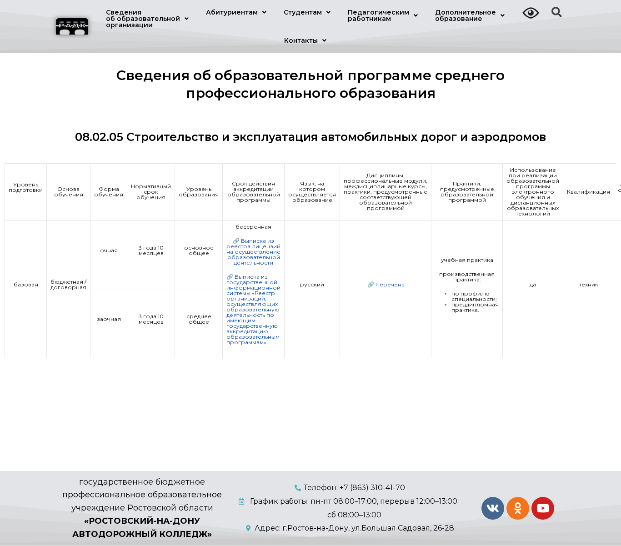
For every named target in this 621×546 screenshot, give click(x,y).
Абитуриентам (232, 12)
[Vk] (492, 508)
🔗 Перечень (385, 284)
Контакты (301, 40)
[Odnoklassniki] (517, 508)
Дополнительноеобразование (465, 15)
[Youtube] (542, 508)
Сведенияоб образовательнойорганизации (143, 18)
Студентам (303, 12)
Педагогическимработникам (378, 15)
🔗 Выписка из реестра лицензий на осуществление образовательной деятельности (253, 251)
